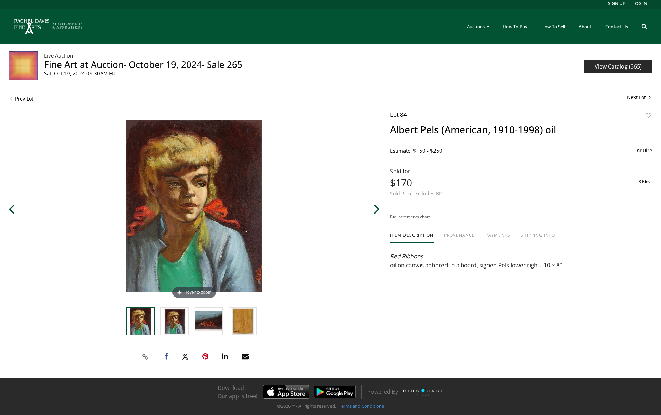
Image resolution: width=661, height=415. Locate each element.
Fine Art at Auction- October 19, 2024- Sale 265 (143, 64)
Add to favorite (648, 116)
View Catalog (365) (618, 66)
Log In (639, 3)
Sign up (617, 3)
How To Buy (515, 26)
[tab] (411, 238)
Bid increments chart (410, 217)
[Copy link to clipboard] (145, 357)
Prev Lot (23, 98)
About (585, 26)
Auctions (476, 26)
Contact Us (616, 26)
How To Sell (553, 26)
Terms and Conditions (361, 406)
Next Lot (637, 97)
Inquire (643, 150)
